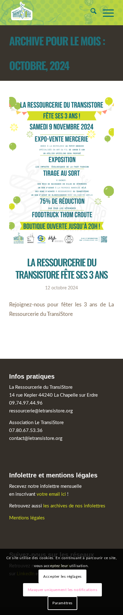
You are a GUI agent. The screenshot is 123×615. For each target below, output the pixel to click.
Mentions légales (27, 518)
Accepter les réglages (62, 576)
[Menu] (105, 12)
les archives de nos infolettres (74, 506)
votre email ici (51, 494)
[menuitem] (90, 12)
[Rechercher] (90, 12)
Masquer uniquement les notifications (62, 590)
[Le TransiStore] (51, 12)
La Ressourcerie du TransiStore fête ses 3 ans (61, 268)
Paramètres (62, 603)
